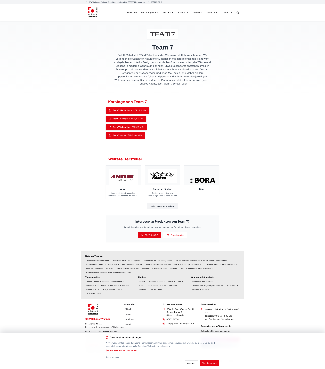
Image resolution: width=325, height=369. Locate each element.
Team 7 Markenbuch (129, 110)
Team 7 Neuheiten (128, 118)
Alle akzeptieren (209, 363)
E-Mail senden (177, 235)
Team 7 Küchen (127, 135)
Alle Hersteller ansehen (162, 206)
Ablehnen (191, 363)
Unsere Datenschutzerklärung (122, 350)
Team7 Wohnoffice (128, 127)
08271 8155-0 (151, 235)
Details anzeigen (112, 357)
